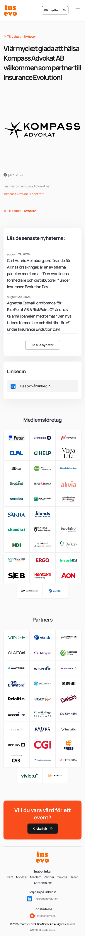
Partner (49, 877)
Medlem (35, 877)
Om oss (62, 877)
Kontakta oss (43, 883)
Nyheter (21, 877)
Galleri (74, 877)
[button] (78, 10)
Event (9, 877)
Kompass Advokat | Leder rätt (23, 194)
